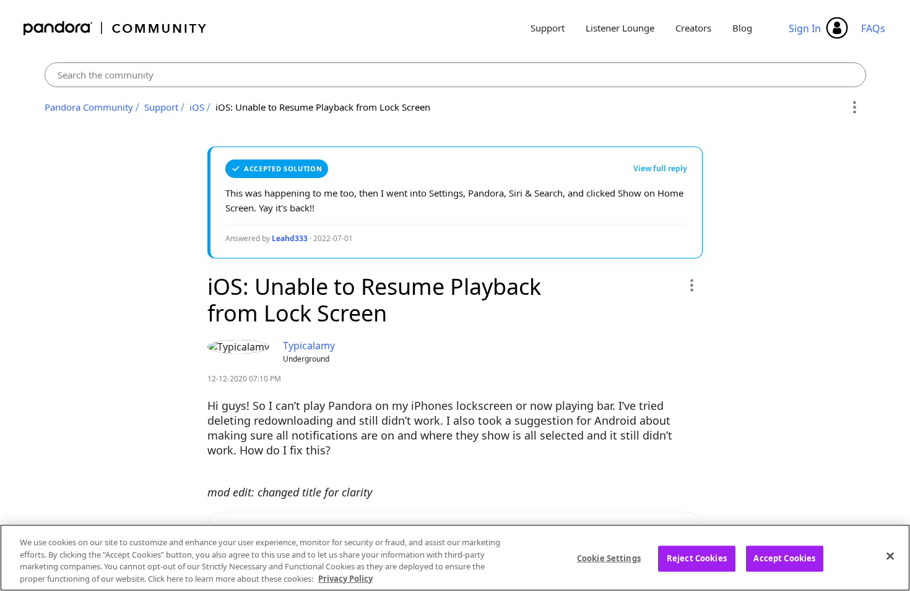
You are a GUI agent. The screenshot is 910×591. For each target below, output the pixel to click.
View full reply (660, 168)
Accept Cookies (784, 558)
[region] (455, 557)
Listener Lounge (620, 28)
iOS (196, 107)
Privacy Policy (345, 578)
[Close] (890, 555)
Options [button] (854, 107)
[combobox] (455, 74)
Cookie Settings (609, 558)
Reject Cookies (697, 558)
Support (548, 28)
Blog (742, 28)
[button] (691, 285)
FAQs (873, 28)
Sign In (805, 28)
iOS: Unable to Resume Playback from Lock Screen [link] (322, 107)
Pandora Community (115, 28)
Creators (693, 28)
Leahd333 (290, 238)
